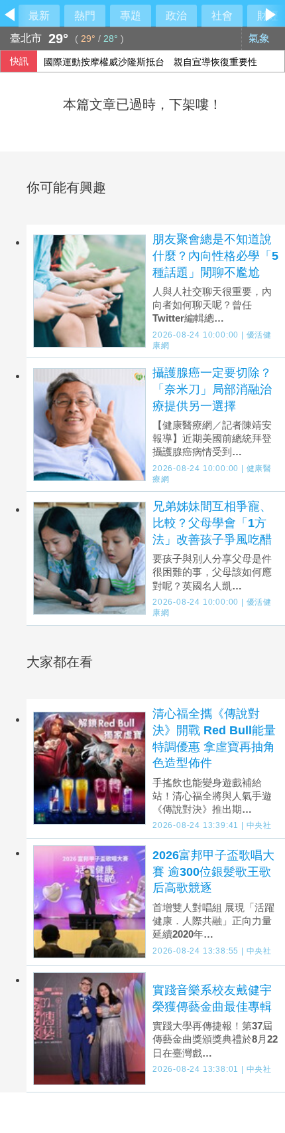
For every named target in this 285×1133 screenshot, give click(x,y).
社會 (222, 15)
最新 (39, 15)
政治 (176, 15)
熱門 (84, 15)
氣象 (260, 38)
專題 (130, 15)
